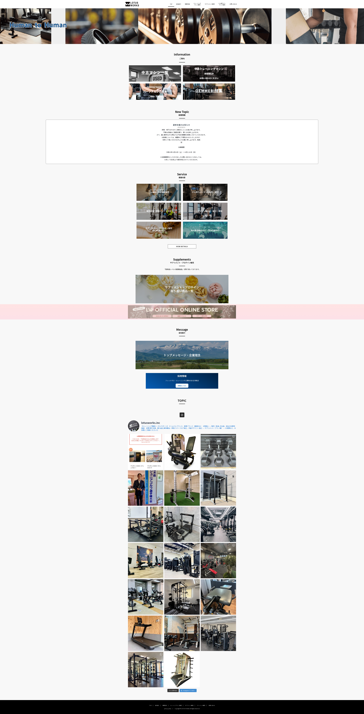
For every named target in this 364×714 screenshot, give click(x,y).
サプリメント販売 (210, 4)
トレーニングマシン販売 (197, 4)
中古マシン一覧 (155, 72)
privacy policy (167, 708)
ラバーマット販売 (201, 705)
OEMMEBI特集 (209, 90)
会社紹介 (178, 4)
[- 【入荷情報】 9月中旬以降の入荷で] (182, 451)
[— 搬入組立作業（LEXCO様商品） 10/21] (182, 560)
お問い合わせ (233, 4)
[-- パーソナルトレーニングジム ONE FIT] (182, 633)
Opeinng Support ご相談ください (155, 91)
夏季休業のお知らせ (181, 124)
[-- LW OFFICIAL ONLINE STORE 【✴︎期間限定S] (145, 451)
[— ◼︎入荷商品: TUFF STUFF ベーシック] (182, 669)
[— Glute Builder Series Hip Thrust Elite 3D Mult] (182, 524)
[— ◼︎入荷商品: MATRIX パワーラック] (218, 488)
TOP (171, 4)
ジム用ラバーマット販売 (222, 4)
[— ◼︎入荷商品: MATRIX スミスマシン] (182, 488)
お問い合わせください (209, 74)
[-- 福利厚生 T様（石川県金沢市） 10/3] (145, 633)
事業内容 (187, 4)
